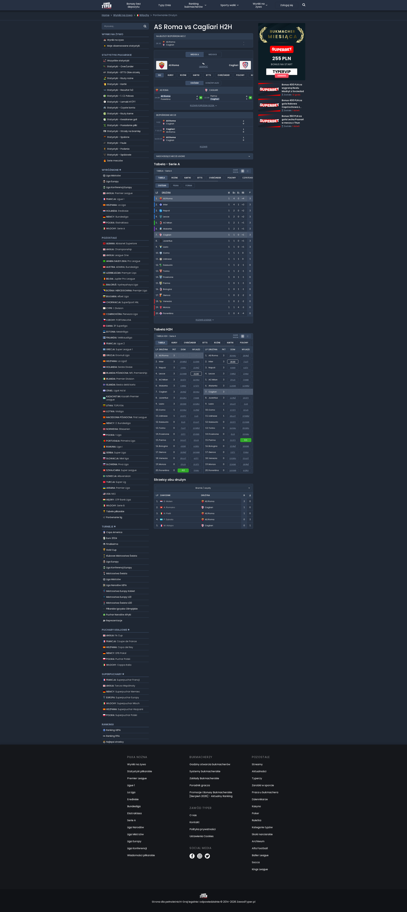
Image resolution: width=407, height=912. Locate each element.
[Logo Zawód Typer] (106, 5)
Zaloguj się (286, 5)
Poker (255, 813)
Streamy (257, 764)
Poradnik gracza (200, 785)
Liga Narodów (135, 827)
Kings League (260, 869)
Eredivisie (133, 799)
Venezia (163, 458)
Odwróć (203, 66)
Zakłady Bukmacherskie (204, 778)
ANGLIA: (119, 193)
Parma (162, 440)
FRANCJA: (115, 199)
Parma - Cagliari (214, 95)
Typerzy (257, 778)
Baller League (260, 855)
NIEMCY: (117, 216)
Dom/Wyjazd (212, 83)
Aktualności (259, 771)
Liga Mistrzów (113, 175)
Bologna (163, 446)
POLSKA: (117, 222)
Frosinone (164, 434)
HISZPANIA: (116, 205)
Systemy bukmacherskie (205, 771)
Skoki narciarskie (262, 834)
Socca (256, 862)
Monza (162, 464)
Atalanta (163, 385)
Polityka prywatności (203, 829)
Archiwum (258, 841)
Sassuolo (164, 421)
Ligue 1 (131, 785)
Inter (161, 361)
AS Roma (174, 65)
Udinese (163, 415)
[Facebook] (192, 856)
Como (162, 409)
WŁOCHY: (115, 228)
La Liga (131, 792)
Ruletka (256, 820)
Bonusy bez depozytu (134, 5)
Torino (162, 428)
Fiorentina (164, 470)
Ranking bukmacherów (193, 5)
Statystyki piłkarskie (139, 771)
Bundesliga (134, 806)
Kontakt (195, 822)
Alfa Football (260, 848)
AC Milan (163, 379)
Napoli (162, 367)
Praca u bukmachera (265, 792)
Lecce (162, 373)
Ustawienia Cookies (202, 836)
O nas (193, 815)
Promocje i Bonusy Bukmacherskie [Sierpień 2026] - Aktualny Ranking (211, 794)
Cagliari (233, 65)
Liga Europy (112, 181)
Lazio (161, 403)
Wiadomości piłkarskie (141, 855)
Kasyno (256, 806)
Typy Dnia (164, 5)
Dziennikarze (260, 799)
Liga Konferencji (137, 848)
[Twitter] (207, 856)
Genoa (162, 452)
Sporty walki (228, 5)
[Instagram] (199, 856)
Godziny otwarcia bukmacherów (210, 764)
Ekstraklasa (134, 813)
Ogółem (194, 83)
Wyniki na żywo (259, 5)
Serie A (131, 820)
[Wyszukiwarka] (304, 4)
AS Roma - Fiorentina (167, 95)
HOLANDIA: (117, 210)
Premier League (137, 778)
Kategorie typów (262, 827)
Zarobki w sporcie (263, 785)
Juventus (163, 397)
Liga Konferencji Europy (119, 187)
